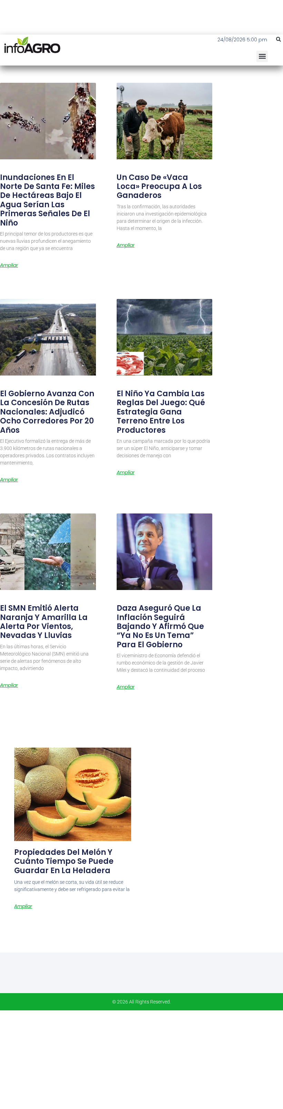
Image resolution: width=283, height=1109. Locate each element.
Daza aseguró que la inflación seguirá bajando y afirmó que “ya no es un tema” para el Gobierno (160, 626)
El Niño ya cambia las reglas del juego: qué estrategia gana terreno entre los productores (161, 412)
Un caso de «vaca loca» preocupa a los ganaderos (159, 186)
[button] (278, 39)
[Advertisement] (141, 1058)
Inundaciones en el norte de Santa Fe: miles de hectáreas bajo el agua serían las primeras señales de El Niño (47, 200)
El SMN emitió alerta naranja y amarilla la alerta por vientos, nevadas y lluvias (44, 622)
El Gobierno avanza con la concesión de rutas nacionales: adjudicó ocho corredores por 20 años (47, 412)
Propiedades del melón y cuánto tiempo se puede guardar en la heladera (64, 861)
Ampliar (9, 265)
